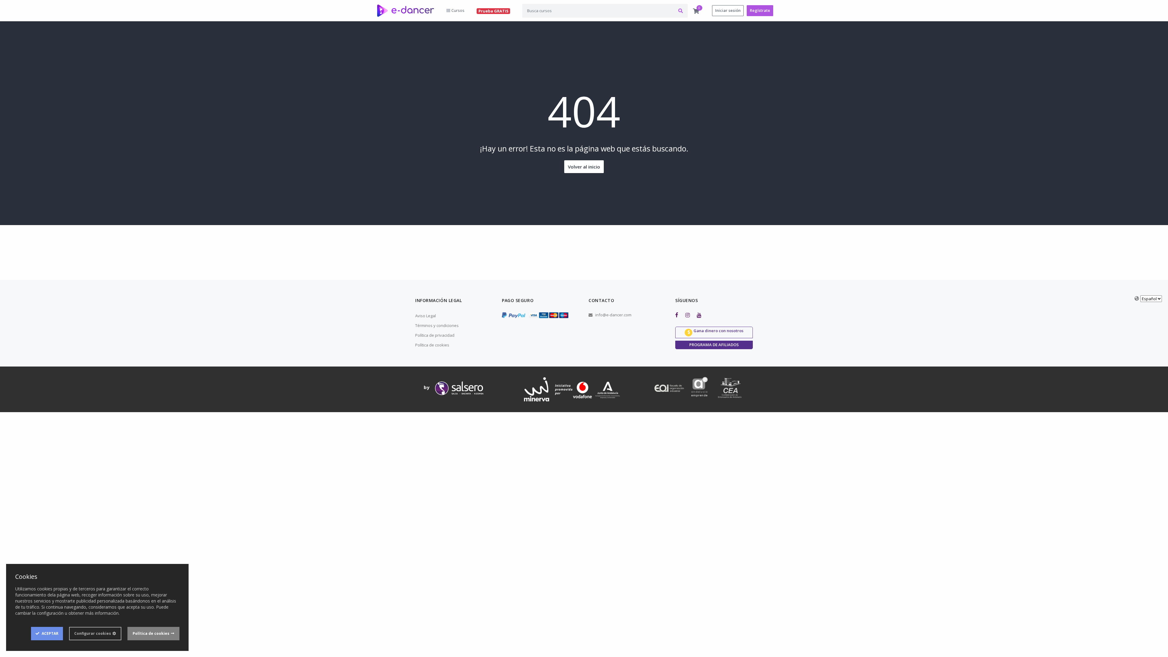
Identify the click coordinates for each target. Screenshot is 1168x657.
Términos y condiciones (437, 325)
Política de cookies (432, 345)
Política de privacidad (434, 335)
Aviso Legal (425, 315)
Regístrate (760, 10)
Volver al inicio (584, 167)
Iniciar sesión (728, 10)
